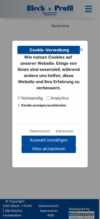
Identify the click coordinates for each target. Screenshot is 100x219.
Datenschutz (40, 131)
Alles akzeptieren (48, 148)
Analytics (59, 98)
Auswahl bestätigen (49, 140)
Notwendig (32, 98)
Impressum (64, 131)
